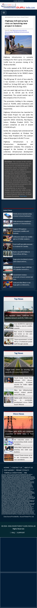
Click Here (23, 196)
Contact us (16, 467)
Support (21, 532)
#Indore (7, 33)
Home (6, 467)
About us (28, 467)
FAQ (13, 532)
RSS (25, 473)
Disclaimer (9, 470)
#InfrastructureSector (20, 30)
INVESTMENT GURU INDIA (22, 526)
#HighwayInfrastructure (21, 32)
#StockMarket (9, 32)
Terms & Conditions (13, 473)
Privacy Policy (22, 470)
